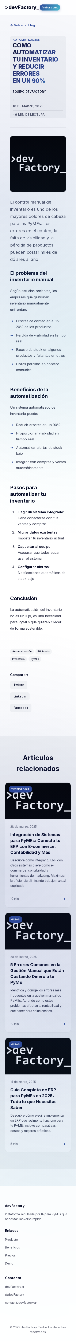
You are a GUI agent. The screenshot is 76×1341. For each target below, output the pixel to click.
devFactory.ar (14, 1287)
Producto (11, 1239)
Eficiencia (44, 651)
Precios (10, 1255)
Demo (9, 1263)
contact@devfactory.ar (21, 1302)
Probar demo (50, 7)
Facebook (21, 707)
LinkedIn (20, 696)
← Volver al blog (22, 25)
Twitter (19, 685)
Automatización (22, 651)
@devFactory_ (15, 1294)
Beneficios (12, 1247)
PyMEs (35, 659)
